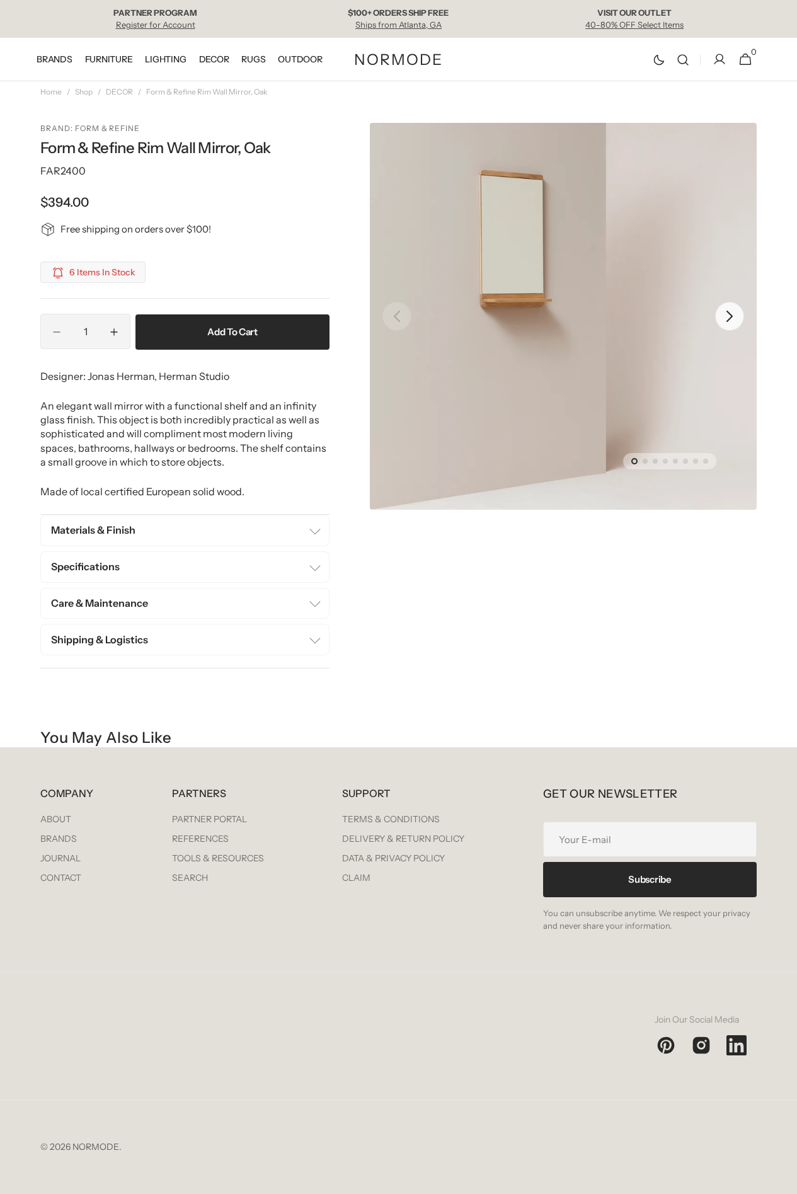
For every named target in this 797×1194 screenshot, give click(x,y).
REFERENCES (200, 838)
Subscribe (649, 879)
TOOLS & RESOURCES (218, 858)
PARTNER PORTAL (209, 819)
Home (51, 91)
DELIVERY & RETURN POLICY (403, 838)
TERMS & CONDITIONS (391, 819)
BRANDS (58, 838)
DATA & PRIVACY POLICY (393, 858)
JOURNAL (60, 858)
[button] (683, 59)
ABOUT (55, 819)
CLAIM (356, 877)
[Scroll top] (782, 1179)
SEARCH (190, 877)
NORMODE (95, 1146)
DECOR (119, 91)
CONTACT (60, 877)
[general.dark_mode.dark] (659, 60)
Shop (84, 91)
